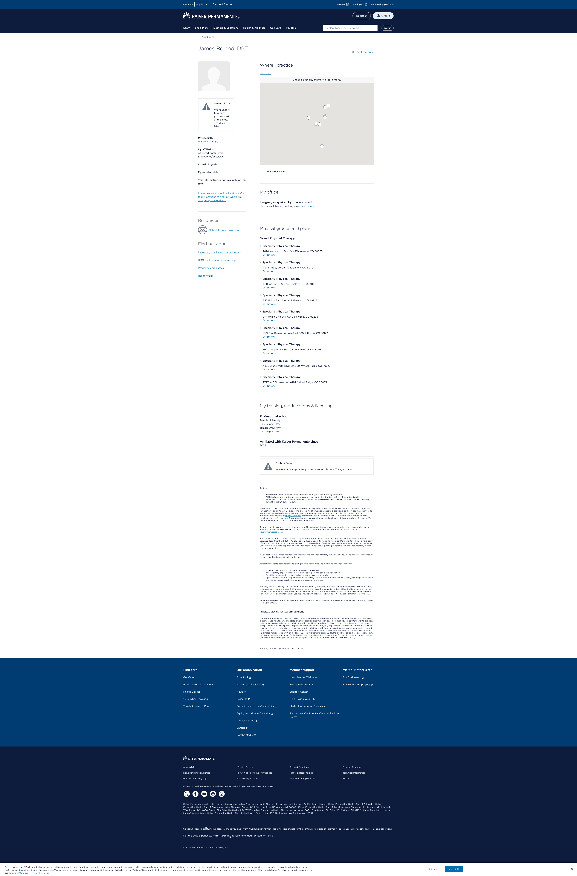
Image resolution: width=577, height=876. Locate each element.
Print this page (365, 52)
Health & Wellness (254, 27)
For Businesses (352, 677)
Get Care (275, 27)
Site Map (347, 778)
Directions (269, 254)
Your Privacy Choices (247, 778)
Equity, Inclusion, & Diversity (253, 713)
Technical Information (354, 773)
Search (387, 28)
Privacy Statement (40, 873)
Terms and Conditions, (19, 873)
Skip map (265, 73)
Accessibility (190, 767)
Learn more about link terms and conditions (369, 829)
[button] (322, 146)
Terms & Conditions (300, 767)
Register (361, 15)
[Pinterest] (212, 794)
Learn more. (308, 206)
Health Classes (191, 691)
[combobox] (350, 28)
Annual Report (245, 720)
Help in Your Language (195, 778)
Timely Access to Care (196, 706)
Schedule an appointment (224, 230)
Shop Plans (202, 27)
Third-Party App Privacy (302, 778)
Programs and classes (211, 268)
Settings (433, 869)
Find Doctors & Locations (198, 684)
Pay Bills (291, 27)
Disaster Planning (352, 767)
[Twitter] (186, 794)
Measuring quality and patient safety (219, 252)
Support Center (222, 4)
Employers (358, 4)
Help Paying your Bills (303, 699)
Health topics (206, 275)
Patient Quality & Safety (250, 684)
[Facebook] (195, 794)
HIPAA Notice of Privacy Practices (254, 773)
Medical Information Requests (307, 706)
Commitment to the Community (255, 706)
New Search (208, 37)
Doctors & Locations (225, 27)
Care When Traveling (195, 699)
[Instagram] (221, 794)
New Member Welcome (303, 677)
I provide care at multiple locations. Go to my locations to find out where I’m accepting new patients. (221, 197)
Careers (241, 727)
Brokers (341, 4)
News (240, 691)
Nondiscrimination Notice (196, 773)
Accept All (454, 869)
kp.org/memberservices (271, 532)
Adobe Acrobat (221, 836)
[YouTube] (204, 794)
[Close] (572, 869)
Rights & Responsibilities (303, 773)
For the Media (245, 735)
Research (242, 699)
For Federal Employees (356, 684)
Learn (186, 27)
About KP (242, 677)
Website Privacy (245, 767)
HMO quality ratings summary (215, 260)
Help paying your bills (382, 4)
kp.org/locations (293, 516)
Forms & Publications (302, 684)
